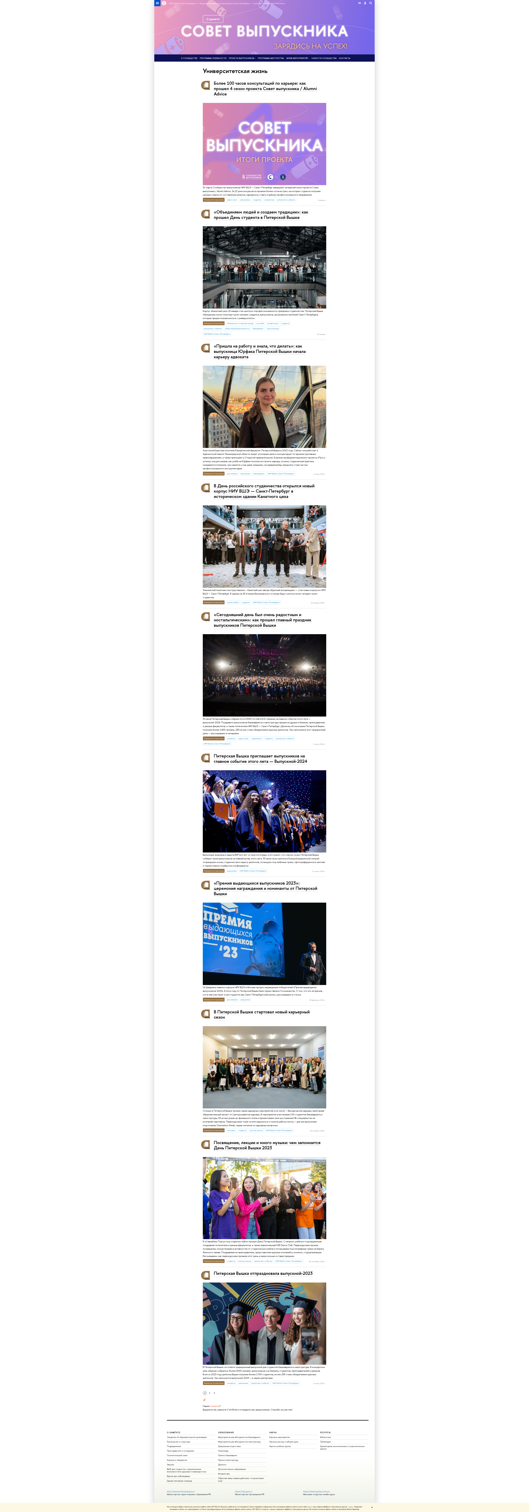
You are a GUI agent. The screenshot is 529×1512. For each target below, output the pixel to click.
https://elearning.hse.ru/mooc (316, 1491)
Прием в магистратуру (228, 1460)
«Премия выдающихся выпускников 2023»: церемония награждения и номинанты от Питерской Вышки (265, 888)
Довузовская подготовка (229, 1446)
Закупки (170, 1464)
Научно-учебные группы (280, 1446)
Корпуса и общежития (177, 1460)
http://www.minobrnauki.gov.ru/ (181, 1491)
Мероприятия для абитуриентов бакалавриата (239, 1437)
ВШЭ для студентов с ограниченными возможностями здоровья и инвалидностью (186, 1470)
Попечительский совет (177, 1455)
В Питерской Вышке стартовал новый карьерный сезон (262, 1014)
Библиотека (325, 1437)
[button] (157, 31)
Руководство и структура (178, 1441)
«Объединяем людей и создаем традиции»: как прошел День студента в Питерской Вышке (261, 214)
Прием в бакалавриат (227, 1455)
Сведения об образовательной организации (187, 1437)
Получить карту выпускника (223, 30)
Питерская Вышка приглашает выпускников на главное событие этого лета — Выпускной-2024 (260, 758)
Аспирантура (224, 1473)
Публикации (325, 1441)
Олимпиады (223, 1450)
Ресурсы (325, 1432)
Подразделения (174, 1446)
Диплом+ (222, 1464)
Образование (226, 1432)
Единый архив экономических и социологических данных (342, 1447)
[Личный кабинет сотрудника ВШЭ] (365, 3)
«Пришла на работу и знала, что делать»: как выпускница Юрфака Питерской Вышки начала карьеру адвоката (260, 351)
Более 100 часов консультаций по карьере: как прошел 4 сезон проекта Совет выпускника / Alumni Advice (265, 88)
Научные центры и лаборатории (283, 1441)
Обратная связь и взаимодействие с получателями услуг (241, 1479)
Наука (273, 1432)
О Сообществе (189, 58)
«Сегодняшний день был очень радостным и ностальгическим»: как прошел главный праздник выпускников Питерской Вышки (262, 619)
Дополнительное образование (232, 1469)
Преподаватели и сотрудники (180, 1450)
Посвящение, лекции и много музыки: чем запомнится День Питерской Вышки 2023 (267, 1145)
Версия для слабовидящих (178, 1476)
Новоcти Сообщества (324, 58)
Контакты (344, 58)
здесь (310, 1507)
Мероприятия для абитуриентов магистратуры (239, 1441)
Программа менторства (271, 58)
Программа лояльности (242, 20)
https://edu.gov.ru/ (243, 1491)
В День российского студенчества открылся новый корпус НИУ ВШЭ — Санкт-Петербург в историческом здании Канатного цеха (264, 491)
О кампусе (173, 1432)
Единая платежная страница (179, 1480)
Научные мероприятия (279, 1437)
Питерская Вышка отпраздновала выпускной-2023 (263, 1273)
